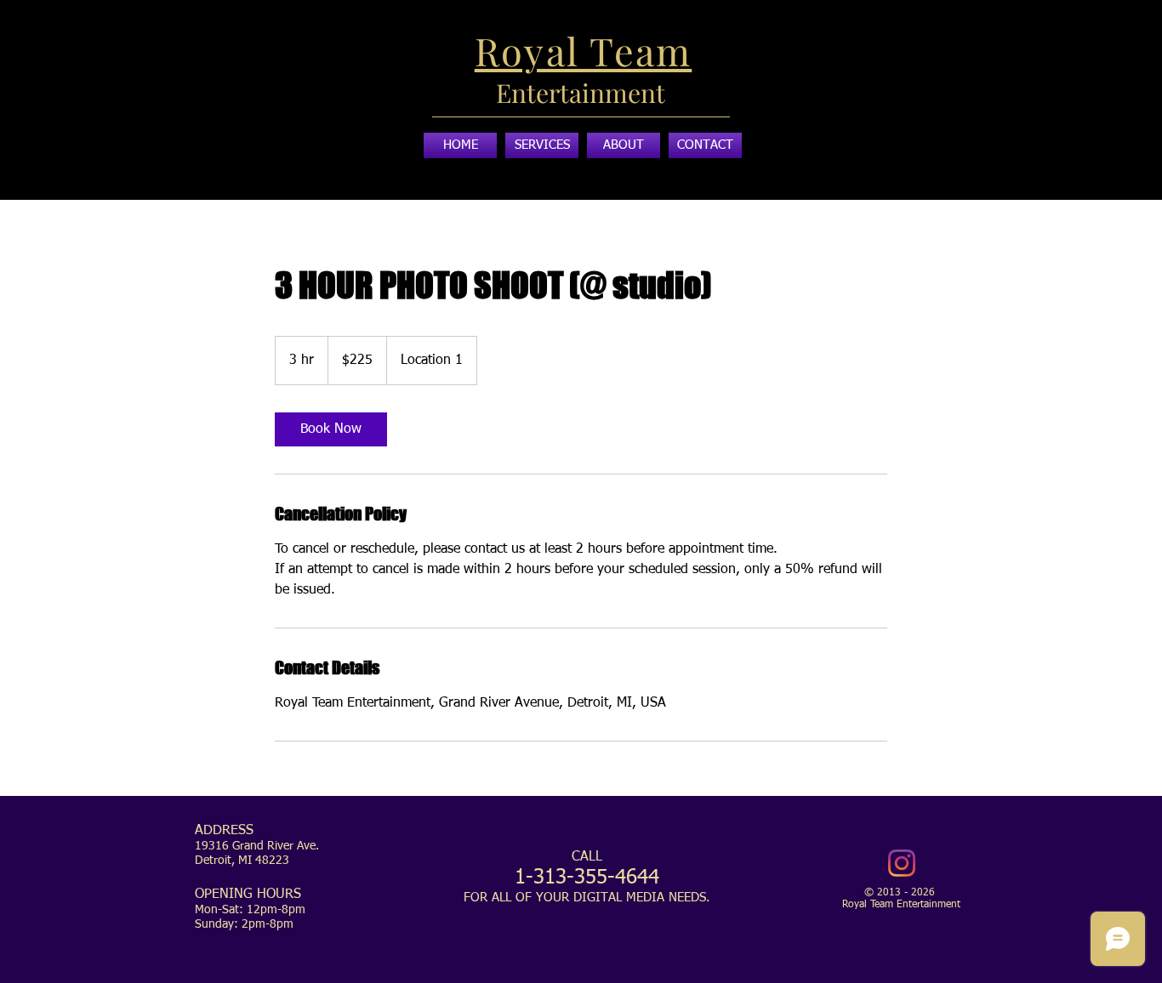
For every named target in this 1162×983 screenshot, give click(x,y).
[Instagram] (901, 863)
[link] (331, 429)
